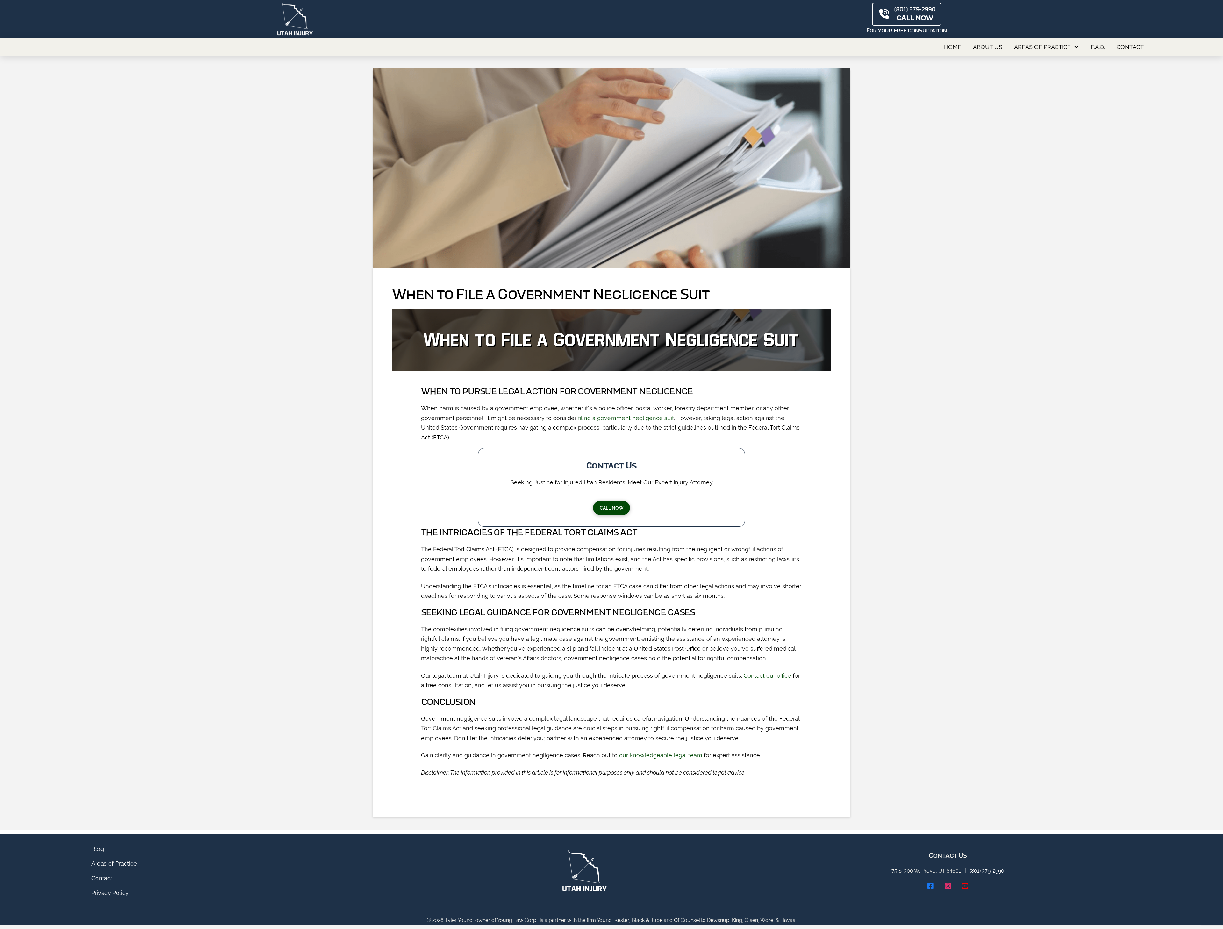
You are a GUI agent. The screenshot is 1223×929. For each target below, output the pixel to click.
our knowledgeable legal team (660, 755)
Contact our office (767, 675)
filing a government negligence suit (626, 418)
